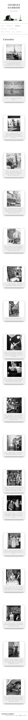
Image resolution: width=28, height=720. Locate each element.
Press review (5, 31)
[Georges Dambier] (14, 19)
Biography (9, 26)
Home (2, 26)
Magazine (4, 28)
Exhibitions (13, 28)
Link (13, 31)
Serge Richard (23, 715)
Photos (17, 26)
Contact (19, 31)
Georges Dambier (14, 6)
